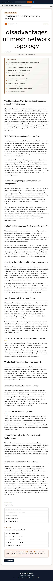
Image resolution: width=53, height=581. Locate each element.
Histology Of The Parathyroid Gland (14, 539)
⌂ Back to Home (9, 560)
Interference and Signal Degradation (16, 75)
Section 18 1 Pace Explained (12, 518)
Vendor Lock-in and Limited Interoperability (17, 80)
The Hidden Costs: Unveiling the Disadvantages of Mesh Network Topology (24, 62)
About (19, 577)
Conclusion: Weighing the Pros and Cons (16, 91)
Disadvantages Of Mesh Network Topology (29, 551)
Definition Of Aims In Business (12, 515)
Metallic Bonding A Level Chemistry (13, 545)
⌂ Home (29, 1)
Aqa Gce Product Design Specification (14, 536)
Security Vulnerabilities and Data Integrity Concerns (19, 72)
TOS (38, 577)
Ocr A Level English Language (12, 533)
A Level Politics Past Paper (11, 521)
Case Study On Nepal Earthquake (13, 509)
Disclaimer (29, 577)
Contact (23, 577)
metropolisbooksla (7, 2)
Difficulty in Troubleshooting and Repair (16, 83)
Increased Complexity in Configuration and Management (20, 67)
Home (15, 577)
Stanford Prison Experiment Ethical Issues (15, 512)
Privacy (34, 577)
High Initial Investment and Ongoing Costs (17, 65)
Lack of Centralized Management (15, 86)
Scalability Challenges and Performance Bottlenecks (19, 70)
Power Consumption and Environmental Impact (18, 78)
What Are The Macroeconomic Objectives (15, 542)
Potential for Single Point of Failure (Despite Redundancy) (20, 88)
